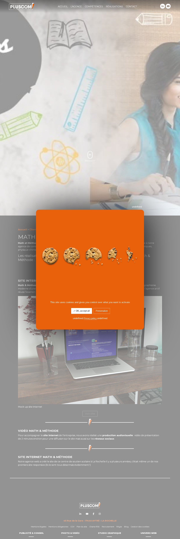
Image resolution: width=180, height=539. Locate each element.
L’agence (76, 6)
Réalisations (114, 6)
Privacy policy (90, 318)
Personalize (102, 311)
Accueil (63, 6)
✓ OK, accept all (81, 311)
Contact (131, 6)
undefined (137, 207)
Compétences (94, 6)
